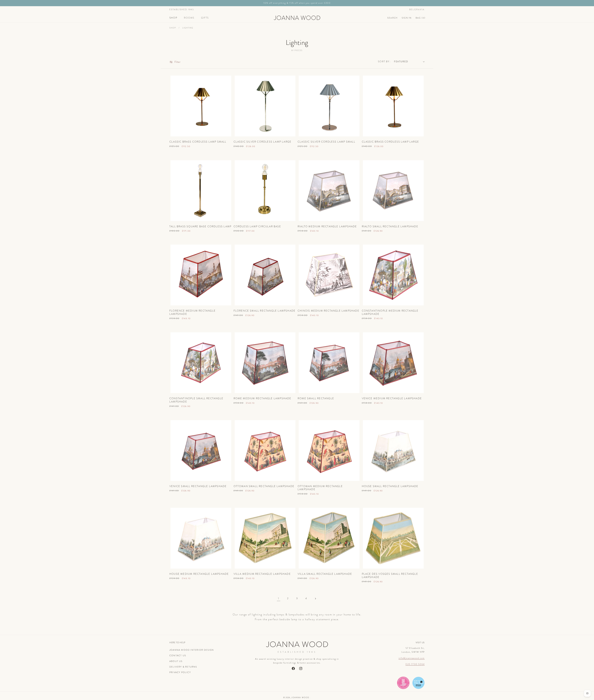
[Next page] (315, 598)
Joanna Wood (300, 697)
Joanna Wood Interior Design (191, 649)
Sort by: (384, 61)
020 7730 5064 (415, 664)
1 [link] (278, 598)
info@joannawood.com (411, 658)
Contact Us (177, 655)
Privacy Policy (180, 672)
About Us (176, 661)
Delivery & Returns (183, 666)
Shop (172, 27)
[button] (174, 17)
